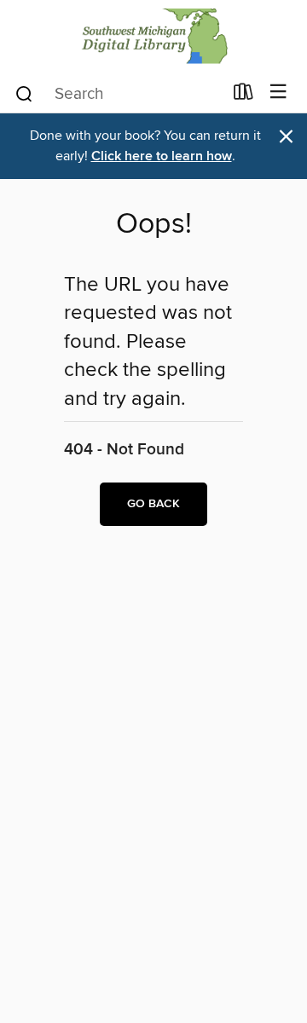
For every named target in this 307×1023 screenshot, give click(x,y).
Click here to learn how (161, 156)
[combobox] (118, 93)
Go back (153, 504)
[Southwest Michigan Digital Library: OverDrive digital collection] (153, 36)
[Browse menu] (278, 92)
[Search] (24, 93)
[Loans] (243, 95)
